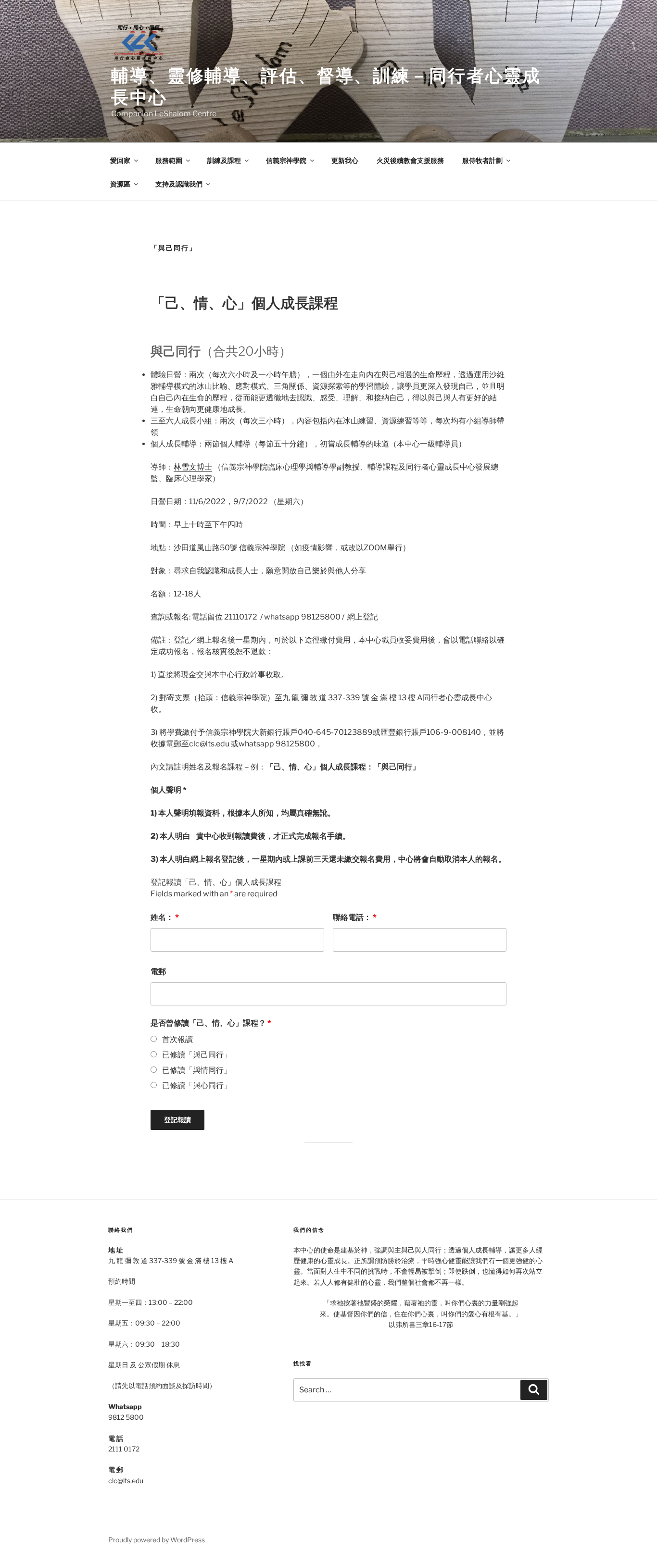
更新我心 (344, 160)
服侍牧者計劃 (482, 160)
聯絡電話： (355, 917)
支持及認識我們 (178, 184)
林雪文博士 (193, 466)
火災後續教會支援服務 (410, 160)
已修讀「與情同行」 (196, 1070)
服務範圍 (168, 160)
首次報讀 (177, 1039)
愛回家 (120, 160)
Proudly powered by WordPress (156, 1540)
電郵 (158, 971)
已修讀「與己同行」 (196, 1054)
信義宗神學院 (286, 160)
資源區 (120, 184)
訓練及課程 (224, 160)
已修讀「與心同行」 (196, 1085)
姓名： (165, 917)
